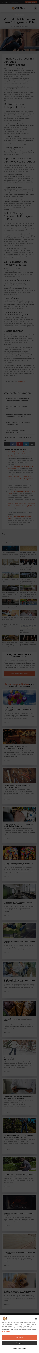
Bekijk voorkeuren (19, 1348)
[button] (36, 1319)
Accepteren (19, 1337)
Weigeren (19, 1343)
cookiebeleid (6, 1331)
